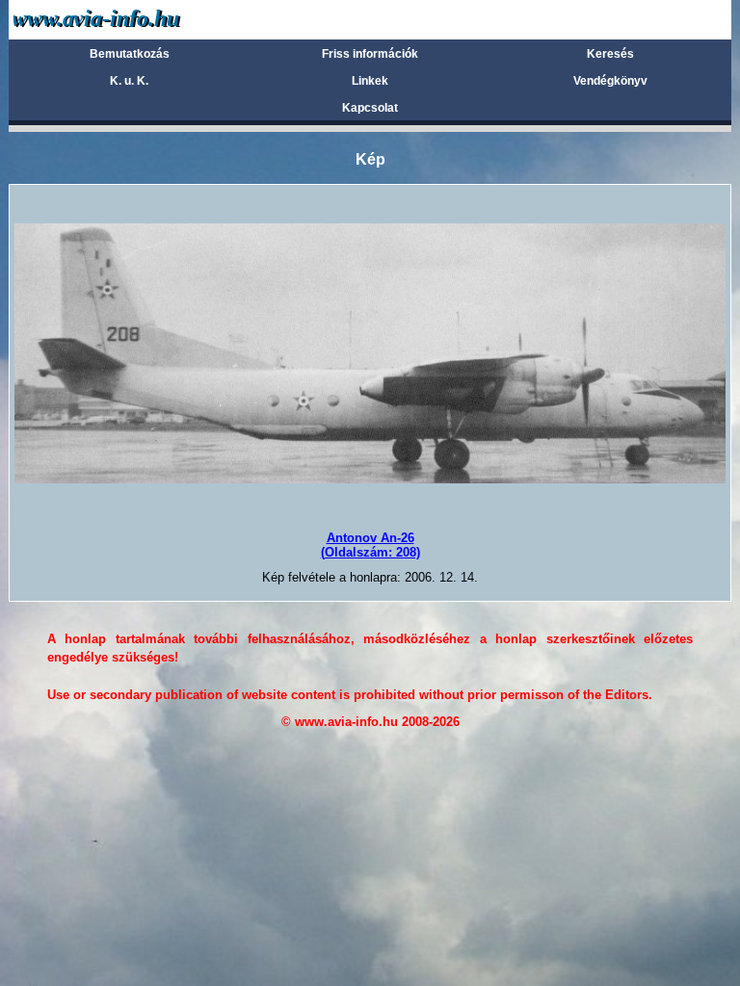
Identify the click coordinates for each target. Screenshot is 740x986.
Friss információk (370, 54)
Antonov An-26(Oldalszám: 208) (370, 544)
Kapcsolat (370, 108)
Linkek (370, 81)
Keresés (610, 54)
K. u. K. (129, 81)
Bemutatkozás (130, 54)
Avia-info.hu (130, 19)
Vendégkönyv (610, 81)
